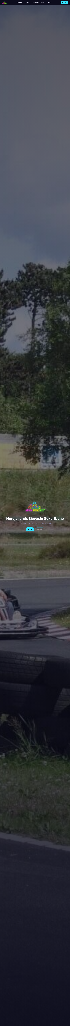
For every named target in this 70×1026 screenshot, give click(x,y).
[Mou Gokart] (4, 2)
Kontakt (49, 2)
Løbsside (27, 2)
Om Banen (19, 2)
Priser (42, 2)
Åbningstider (35, 2)
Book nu (64, 2)
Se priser (39, 529)
